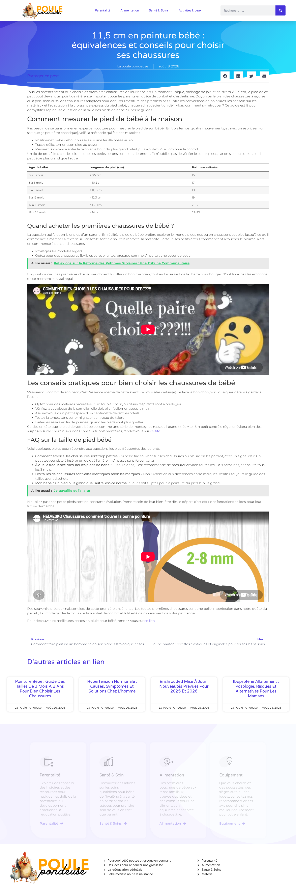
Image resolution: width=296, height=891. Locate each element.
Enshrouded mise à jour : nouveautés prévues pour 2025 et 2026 (184, 686)
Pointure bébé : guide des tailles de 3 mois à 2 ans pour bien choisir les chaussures (40, 689)
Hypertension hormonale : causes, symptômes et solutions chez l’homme (112, 686)
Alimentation (129, 10)
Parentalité (102, 10)
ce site (155, 431)
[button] (225, 76)
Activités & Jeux (190, 10)
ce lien (149, 621)
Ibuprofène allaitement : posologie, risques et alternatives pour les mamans (256, 689)
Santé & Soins (159, 10)
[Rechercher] (280, 10)
